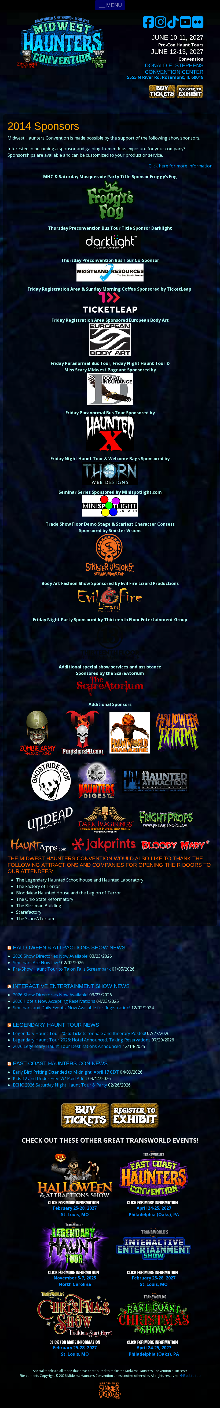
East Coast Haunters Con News (60, 1063)
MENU (114, 5)
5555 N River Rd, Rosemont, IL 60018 (165, 77)
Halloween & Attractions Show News (69, 947)
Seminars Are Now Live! (36, 963)
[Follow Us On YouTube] (185, 25)
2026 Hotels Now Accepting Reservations (54, 1001)
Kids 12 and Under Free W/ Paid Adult (50, 1078)
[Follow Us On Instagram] (160, 25)
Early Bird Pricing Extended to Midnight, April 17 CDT (66, 1072)
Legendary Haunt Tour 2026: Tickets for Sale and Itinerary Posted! (79, 1033)
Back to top (191, 1375)
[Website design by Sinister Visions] (110, 1390)
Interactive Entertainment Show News (71, 986)
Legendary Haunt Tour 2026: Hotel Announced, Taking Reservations (82, 1040)
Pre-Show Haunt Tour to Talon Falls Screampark (62, 969)
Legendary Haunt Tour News (56, 1025)
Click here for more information (180, 166)
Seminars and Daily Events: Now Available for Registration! (71, 1008)
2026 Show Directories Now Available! (50, 956)
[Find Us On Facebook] (148, 25)
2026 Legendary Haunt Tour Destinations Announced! (67, 1046)
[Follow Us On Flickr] (197, 25)
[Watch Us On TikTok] (173, 25)
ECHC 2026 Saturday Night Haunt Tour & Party (60, 1085)
